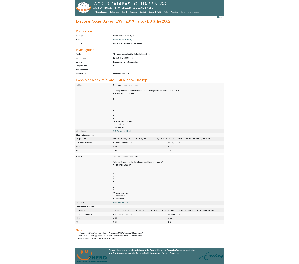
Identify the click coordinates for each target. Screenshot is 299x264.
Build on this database (190, 12)
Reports (133, 12)
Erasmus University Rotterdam (129, 253)
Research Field (155, 12)
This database (101, 12)
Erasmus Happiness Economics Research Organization (172, 250)
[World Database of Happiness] (84, 8)
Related (142, 12)
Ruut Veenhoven (172, 253)
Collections (114, 12)
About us (174, 12)
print (221, 17)
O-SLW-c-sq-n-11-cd (122, 131)
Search (124, 12)
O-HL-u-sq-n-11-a (120, 202)
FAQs (166, 12)
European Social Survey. (123, 39)
